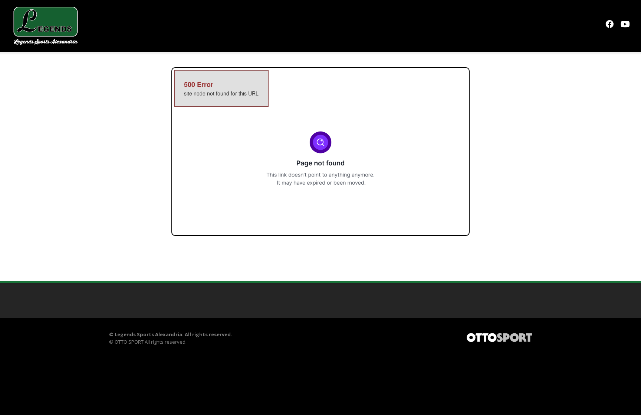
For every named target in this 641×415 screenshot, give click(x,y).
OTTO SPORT (129, 341)
